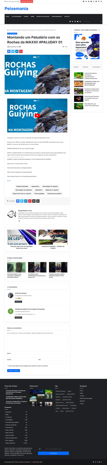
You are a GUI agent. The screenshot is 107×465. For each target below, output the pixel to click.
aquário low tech (59, 402)
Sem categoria (9, 440)
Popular (76, 67)
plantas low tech (70, 411)
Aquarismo (8, 412)
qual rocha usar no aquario (22, 193)
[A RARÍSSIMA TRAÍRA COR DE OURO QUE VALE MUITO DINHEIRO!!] (78, 84)
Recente (85, 67)
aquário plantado (22, 186)
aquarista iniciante (66, 399)
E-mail (9, 359)
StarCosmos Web (37, 462)
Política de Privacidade (86, 398)
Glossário (82, 401)
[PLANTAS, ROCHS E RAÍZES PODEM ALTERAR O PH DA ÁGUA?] (58, 267)
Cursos (26, 16)
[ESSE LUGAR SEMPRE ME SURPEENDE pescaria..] (41, 396)
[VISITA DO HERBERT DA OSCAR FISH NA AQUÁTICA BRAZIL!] (48, 404)
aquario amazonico (60, 394)
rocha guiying (39, 193)
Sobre (32, 16)
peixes (62, 411)
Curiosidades (9, 419)
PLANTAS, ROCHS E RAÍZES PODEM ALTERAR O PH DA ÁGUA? (56, 275)
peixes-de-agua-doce (43, 16)
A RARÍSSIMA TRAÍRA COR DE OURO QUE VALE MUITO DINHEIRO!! (92, 83)
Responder (18, 301)
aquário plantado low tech (62, 405)
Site (39, 359)
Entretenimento (65, 408)
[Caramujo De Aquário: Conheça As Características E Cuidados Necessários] (78, 75)
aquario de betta (71, 394)
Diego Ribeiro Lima (14, 46)
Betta (7, 414)
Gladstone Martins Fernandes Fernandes (30, 309)
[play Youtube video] (37, 115)
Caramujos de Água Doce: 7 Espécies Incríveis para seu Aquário (92, 90)
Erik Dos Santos (21, 293)
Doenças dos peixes (11, 425)
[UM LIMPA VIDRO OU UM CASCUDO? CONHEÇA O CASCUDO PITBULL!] (16, 267)
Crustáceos (9, 417)
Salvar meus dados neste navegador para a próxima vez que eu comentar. (28, 365)
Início (7, 16)
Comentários (96, 67)
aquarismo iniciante (67, 396)
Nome (9, 353)
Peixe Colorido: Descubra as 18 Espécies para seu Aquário (92, 98)
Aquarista (58, 399)
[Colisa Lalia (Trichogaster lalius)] (33, 397)
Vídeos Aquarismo (17, 30)
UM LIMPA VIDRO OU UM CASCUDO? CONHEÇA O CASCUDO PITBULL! (14, 275)
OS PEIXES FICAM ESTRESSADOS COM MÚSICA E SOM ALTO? (37, 275)
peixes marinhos (57, 16)
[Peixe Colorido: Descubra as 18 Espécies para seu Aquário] (78, 99)
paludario (39, 190)
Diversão (58, 408)
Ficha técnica (9, 427)
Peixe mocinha (9, 432)
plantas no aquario (52, 190)
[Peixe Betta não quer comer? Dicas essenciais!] (78, 106)
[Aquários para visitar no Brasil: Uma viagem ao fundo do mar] (41, 392)
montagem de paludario (24, 190)
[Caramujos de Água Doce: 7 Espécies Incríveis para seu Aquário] (78, 91)
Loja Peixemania (16, 16)
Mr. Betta (74, 408)
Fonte (9, 180)
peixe (57, 411)
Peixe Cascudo (10, 430)
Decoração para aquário (12, 422)
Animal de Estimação (60, 391)
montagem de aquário (50, 186)
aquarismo (35, 186)
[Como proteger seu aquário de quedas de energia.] (33, 392)
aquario (69, 391)
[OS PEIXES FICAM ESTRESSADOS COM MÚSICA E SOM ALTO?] (37, 267)
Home (81, 390)
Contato (67, 16)
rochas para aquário (54, 193)
